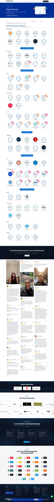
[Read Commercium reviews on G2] (27, 388)
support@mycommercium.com (37, 490)
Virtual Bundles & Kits (18, 495)
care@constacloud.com (37, 492)
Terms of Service (27, 489)
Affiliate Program (8, 490)
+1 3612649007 (45, 489)
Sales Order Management (19, 490)
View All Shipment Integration (27, 155)
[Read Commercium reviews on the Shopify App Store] (36, 388)
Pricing (36, 1)
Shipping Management (18, 491)
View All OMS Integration (27, 132)
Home (25, 1)
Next (52, 404)
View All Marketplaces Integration (27, 48)
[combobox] (35, 21)
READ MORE (36, 499)
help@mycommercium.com (37, 488)
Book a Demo (46, 1)
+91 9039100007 (45, 490)
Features (33, 1)
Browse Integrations (12, 15)
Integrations (28, 1)
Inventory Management (18, 489)
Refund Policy (26, 490)
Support (40, 1)
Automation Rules (18, 492)
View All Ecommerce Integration (27, 70)
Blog (6, 489)
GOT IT (40, 499)
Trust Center (26, 492)
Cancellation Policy (27, 491)
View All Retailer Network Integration (27, 189)
